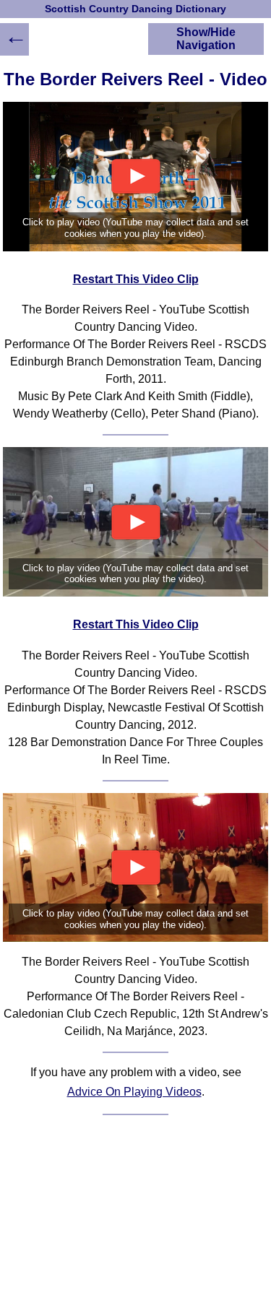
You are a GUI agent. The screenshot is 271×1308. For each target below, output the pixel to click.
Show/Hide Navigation (206, 38)
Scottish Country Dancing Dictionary (135, 9)
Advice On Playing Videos (134, 1092)
